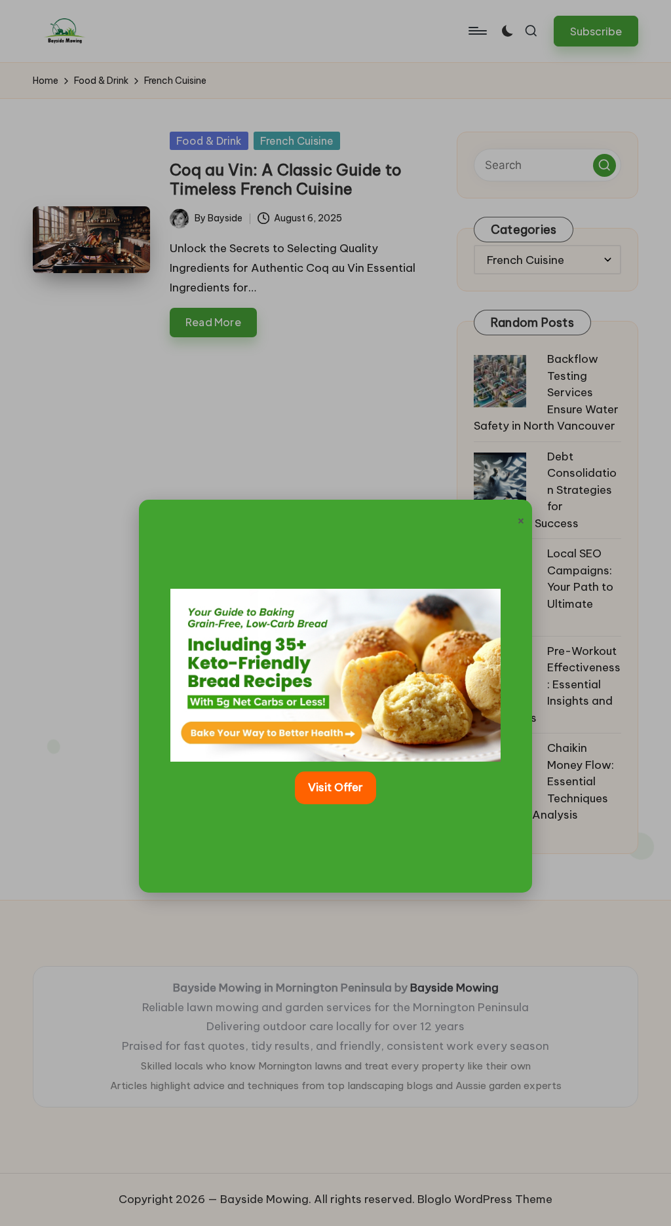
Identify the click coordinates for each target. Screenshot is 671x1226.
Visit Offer (335, 787)
